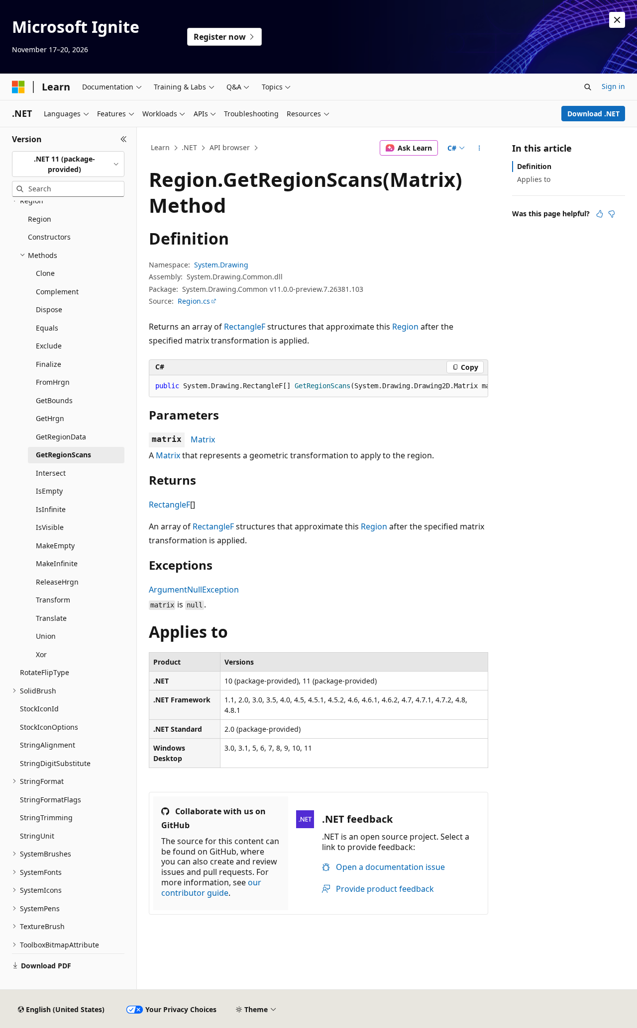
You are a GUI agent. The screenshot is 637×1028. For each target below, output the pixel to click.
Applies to (533, 179)
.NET (189, 147)
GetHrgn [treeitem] (50, 418)
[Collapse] (123, 139)
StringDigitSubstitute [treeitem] (55, 763)
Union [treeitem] (46, 636)
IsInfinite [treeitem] (51, 509)
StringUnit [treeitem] (37, 836)
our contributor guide (211, 887)
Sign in (613, 86)
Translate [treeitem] (51, 618)
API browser (230, 147)
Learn (160, 147)
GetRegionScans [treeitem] (63, 454)
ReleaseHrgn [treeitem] (57, 582)
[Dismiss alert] (617, 20)
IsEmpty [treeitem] (49, 491)
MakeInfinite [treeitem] (57, 563)
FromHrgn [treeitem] (53, 382)
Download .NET (593, 113)
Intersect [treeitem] (51, 473)
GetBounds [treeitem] (54, 400)
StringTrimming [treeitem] (46, 817)
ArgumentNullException (194, 589)
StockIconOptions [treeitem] (49, 727)
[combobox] (68, 164)
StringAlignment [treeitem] (47, 745)
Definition (534, 166)
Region (405, 326)
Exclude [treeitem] (49, 345)
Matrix (203, 439)
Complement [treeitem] (57, 291)
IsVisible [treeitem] (50, 527)
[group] (318, 386)
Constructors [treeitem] (49, 237)
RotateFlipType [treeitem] (44, 672)
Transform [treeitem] (53, 599)
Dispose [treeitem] (49, 309)
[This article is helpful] (600, 214)
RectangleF (244, 326)
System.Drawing (221, 264)
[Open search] (588, 87)
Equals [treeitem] (47, 328)
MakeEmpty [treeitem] (55, 545)
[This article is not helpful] (612, 214)
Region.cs (194, 301)
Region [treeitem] (39, 219)
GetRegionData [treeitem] (61, 436)
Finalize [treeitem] (48, 364)
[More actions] (479, 148)
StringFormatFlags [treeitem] (50, 799)
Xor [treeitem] (41, 654)
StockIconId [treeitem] (39, 708)
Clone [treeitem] (45, 273)
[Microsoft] (18, 87)
